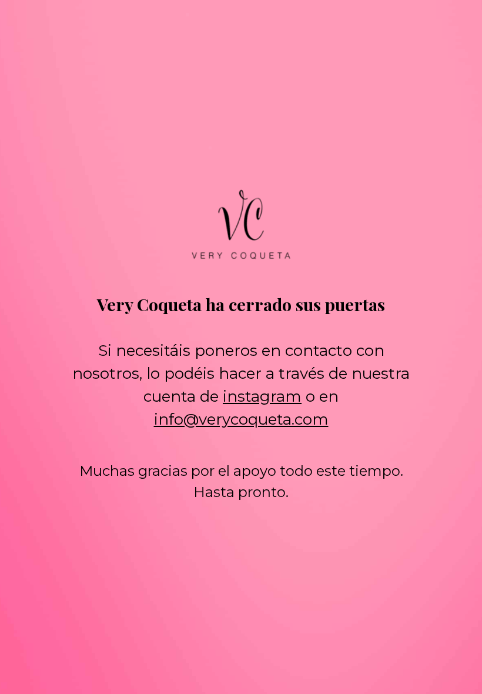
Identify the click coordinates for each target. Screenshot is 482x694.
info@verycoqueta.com (241, 419)
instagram (262, 396)
